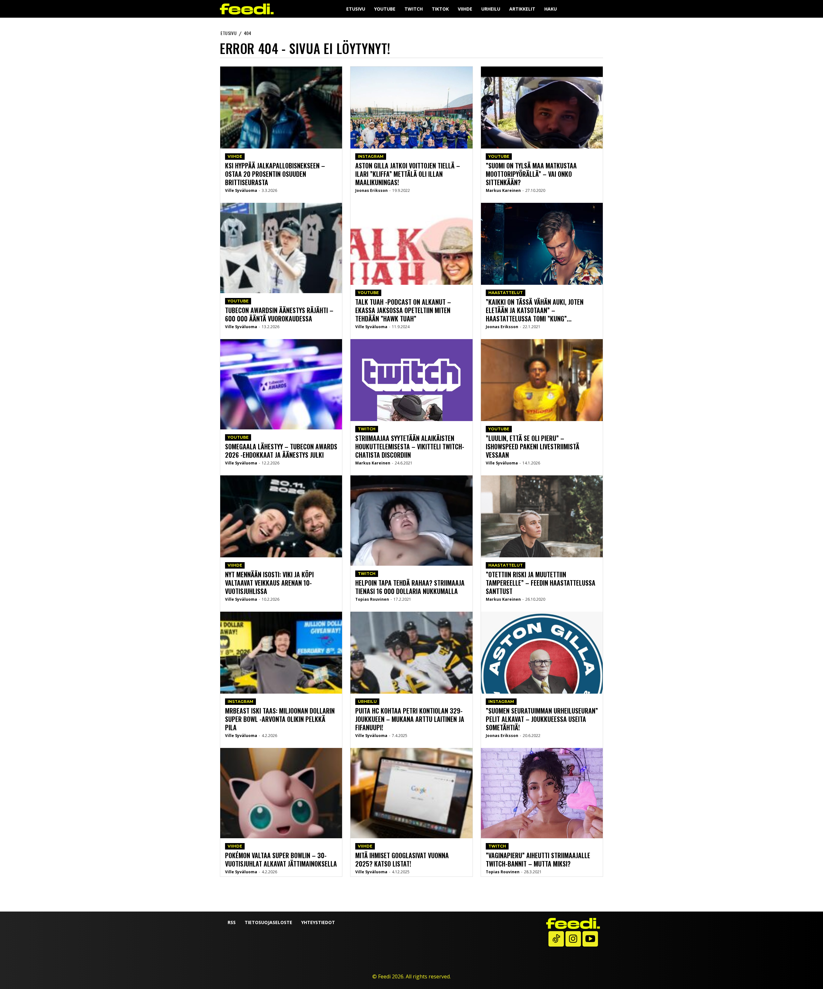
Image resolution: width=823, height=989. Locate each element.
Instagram (240, 701)
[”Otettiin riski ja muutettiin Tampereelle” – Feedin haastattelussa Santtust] (542, 539)
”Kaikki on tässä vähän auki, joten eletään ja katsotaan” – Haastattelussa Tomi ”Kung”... (534, 310)
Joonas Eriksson (371, 190)
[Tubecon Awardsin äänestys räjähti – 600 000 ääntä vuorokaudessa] (281, 267)
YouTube (238, 301)
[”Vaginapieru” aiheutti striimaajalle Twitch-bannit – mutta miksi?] (542, 812)
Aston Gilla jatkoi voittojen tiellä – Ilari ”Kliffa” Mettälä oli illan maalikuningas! (407, 174)
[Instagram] (573, 939)
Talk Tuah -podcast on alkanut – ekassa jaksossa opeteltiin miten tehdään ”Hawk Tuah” (403, 310)
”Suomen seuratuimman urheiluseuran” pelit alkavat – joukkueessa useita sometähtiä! (542, 719)
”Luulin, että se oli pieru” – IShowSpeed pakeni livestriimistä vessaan (532, 446)
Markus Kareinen (372, 463)
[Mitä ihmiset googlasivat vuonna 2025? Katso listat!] (411, 812)
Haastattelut (505, 292)
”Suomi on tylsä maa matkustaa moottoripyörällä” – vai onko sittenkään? (531, 174)
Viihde (235, 156)
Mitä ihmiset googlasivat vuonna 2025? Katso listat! (402, 859)
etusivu (229, 33)
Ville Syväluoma (241, 190)
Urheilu (367, 701)
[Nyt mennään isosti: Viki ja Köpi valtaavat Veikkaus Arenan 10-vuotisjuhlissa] (281, 539)
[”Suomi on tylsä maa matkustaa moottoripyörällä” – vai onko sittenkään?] (542, 131)
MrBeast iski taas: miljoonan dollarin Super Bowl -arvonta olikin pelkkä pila (280, 719)
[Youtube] (590, 939)
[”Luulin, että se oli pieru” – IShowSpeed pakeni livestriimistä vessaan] (542, 403)
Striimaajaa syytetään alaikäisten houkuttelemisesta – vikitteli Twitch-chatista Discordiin (409, 446)
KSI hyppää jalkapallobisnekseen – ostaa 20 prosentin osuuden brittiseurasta (275, 174)
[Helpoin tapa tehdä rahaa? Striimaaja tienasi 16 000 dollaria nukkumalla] (411, 539)
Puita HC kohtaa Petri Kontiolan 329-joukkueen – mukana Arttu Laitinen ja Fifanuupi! (409, 719)
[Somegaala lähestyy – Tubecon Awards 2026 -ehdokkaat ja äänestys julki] (281, 403)
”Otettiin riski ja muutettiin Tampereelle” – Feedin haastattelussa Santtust (540, 583)
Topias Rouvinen (372, 599)
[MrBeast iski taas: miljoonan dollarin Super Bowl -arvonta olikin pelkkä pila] (281, 676)
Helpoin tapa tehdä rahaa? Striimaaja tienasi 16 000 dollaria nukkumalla (410, 587)
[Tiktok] (556, 939)
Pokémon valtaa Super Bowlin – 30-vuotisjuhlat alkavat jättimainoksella (281, 859)
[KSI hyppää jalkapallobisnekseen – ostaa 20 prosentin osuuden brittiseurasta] (281, 131)
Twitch (366, 429)
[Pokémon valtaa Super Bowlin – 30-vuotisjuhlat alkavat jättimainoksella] (281, 812)
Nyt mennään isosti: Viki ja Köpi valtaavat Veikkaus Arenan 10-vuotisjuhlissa (269, 583)
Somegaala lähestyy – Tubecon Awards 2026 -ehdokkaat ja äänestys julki (281, 451)
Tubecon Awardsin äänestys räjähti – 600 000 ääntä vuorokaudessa (279, 314)
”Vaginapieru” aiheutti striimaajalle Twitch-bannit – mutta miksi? (538, 859)
